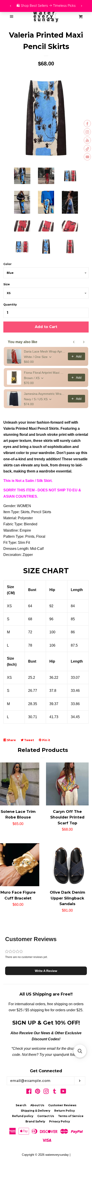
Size (6, 284)
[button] (46, 971)
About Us (37, 1105)
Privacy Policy (59, 1121)
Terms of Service (71, 1116)
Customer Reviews (62, 1105)
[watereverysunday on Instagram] (46, 1092)
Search (21, 1105)
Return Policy (64, 1110)
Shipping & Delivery (35, 1110)
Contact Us (45, 1116)
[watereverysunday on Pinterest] (37, 1092)
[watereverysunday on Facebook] (29, 1092)
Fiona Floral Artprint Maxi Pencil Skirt (44, 372)
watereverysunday (57, 1154)
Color (7, 264)
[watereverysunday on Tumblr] (54, 1092)
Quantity (10, 304)
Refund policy (22, 1116)
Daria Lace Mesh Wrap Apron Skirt (44, 351)
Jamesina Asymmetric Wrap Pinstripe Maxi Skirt (44, 394)
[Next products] (84, 342)
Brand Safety (35, 1121)
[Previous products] (74, 342)
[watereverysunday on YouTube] (63, 1092)
